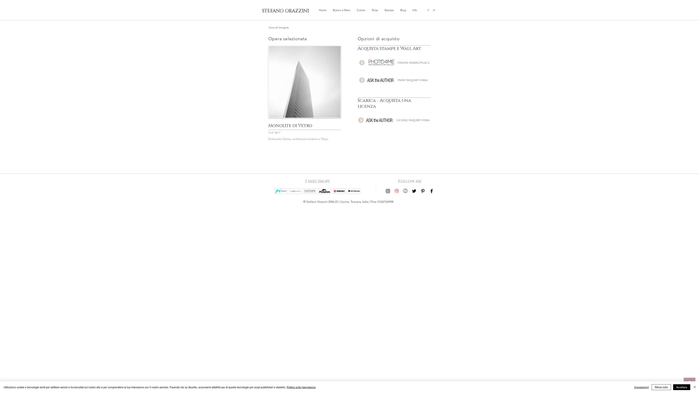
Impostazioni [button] (641, 387)
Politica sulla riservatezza (301, 387)
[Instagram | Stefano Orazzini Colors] (396, 191)
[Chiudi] (694, 387)
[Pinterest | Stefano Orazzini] (423, 191)
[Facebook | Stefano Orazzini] (431, 191)
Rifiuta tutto (661, 387)
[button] (374, 10)
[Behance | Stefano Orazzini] (405, 191)
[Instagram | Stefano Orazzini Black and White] (388, 191)
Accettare (681, 387)
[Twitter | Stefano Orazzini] (414, 191)
